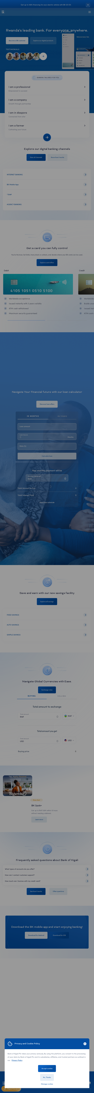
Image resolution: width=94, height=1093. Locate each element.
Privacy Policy (17, 1060)
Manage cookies (47, 1084)
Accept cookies (47, 1068)
